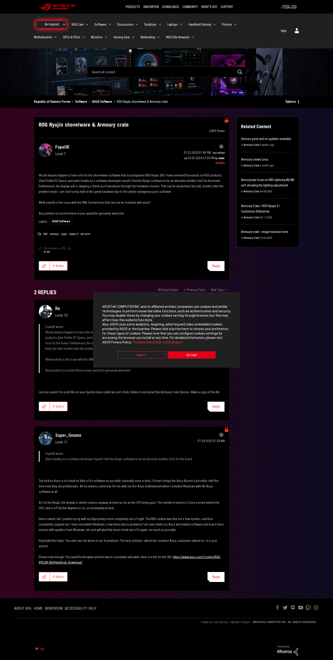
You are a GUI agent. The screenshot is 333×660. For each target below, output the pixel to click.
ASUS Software (102, 101)
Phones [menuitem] (227, 24)
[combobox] (166, 71)
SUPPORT (227, 7)
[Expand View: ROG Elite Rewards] (193, 37)
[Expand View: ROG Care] (87, 24)
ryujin (64, 234)
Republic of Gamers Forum (52, 101)
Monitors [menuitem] (97, 37)
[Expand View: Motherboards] (55, 37)
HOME (38, 608)
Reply (216, 266)
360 (45, 234)
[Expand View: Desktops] (160, 24)
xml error (85, 234)
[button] (44, 265)
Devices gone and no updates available (266, 139)
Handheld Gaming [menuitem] (200, 24)
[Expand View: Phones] (235, 24)
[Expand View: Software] (110, 24)
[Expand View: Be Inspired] (64, 24)
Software (81, 101)
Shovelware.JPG (54, 248)
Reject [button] (141, 355)
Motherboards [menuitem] (43, 37)
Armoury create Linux (254, 159)
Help (284, 31)
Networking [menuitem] (148, 37)
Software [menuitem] (100, 24)
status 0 (73, 234)
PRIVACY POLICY (240, 622)
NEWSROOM (54, 608)
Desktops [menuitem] (150, 24)
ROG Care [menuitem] (78, 24)
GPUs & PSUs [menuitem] (71, 37)
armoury (54, 234)
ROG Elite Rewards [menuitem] (178, 37)
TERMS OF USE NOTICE (214, 622)
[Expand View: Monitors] (106, 37)
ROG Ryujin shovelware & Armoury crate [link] (142, 101)
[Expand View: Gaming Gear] (133, 37)
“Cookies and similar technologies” (158, 342)
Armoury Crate (251, 145)
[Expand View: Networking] (158, 37)
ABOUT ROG (22, 608)
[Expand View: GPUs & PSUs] (83, 37)
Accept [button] (191, 355)
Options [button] (290, 101)
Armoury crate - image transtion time (264, 232)
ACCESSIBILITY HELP (81, 608)
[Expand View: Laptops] (181, 24)
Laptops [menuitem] (172, 24)
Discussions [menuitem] (125, 24)
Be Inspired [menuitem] (52, 24)
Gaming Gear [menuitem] (121, 37)
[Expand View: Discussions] (137, 24)
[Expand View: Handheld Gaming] (214, 24)
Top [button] (41, 649)
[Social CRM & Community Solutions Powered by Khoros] (288, 650)
